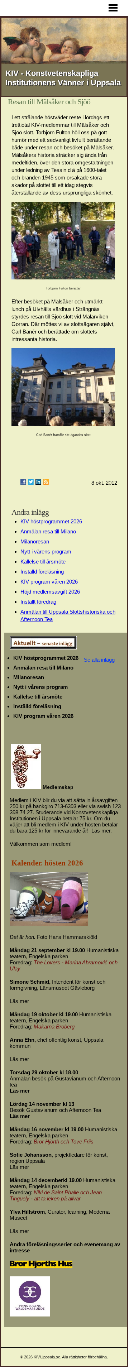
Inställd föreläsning (42, 572)
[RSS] (46, 482)
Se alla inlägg (99, 660)
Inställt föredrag (38, 602)
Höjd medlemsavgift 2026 (50, 592)
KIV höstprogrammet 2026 (51, 521)
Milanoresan (34, 541)
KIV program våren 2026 (49, 582)
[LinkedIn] (38, 482)
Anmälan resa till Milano (48, 531)
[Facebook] (23, 482)
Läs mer (19, 1001)
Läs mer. (101, 831)
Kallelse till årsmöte (43, 561)
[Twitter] (31, 482)
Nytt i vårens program (45, 551)
